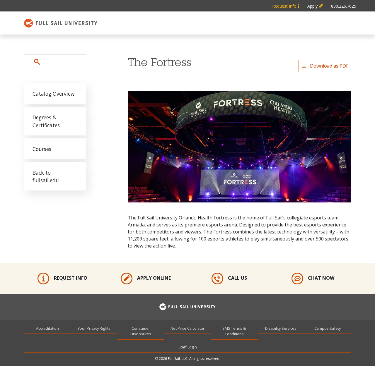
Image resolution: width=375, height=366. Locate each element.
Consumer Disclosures (140, 331)
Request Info (285, 6)
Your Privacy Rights (94, 328)
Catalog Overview (54, 93)
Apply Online (154, 278)
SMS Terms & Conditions (234, 331)
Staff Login (187, 347)
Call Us (237, 278)
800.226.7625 (343, 6)
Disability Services (280, 328)
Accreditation (47, 328)
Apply (313, 6)
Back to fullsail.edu (46, 176)
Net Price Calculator (187, 328)
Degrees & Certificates (46, 121)
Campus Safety (327, 328)
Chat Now (321, 278)
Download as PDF (329, 66)
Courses (42, 148)
